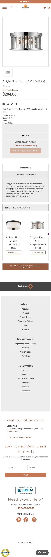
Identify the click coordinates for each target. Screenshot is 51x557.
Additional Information (25, 174)
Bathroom (26, 374)
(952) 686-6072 (25, 2)
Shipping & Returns (25, 321)
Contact (25, 313)
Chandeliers (25, 382)
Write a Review (9, 116)
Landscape (25, 391)
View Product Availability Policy (25, 146)
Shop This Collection (10, 90)
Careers (25, 329)
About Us (25, 309)
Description (25, 168)
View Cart (26, 356)
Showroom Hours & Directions (21, 437)
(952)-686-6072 (13, 431)
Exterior (25, 387)
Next (48, 234)
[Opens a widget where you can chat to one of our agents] (42, 553)
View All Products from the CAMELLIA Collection (26, 267)
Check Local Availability (25, 151)
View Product (13, 252)
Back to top (23, 286)
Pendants (26, 370)
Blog (25, 325)
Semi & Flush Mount (25, 378)
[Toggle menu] (5, 7)
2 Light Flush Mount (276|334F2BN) (37, 241)
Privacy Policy (25, 317)
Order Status (25, 352)
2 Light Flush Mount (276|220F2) (13, 241)
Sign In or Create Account (25, 344)
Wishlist (25, 348)
